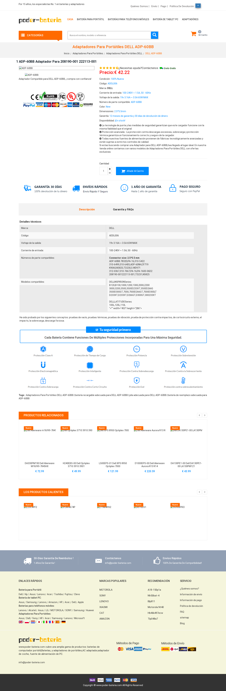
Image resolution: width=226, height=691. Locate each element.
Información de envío (191, 594)
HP (61, 602)
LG (47, 610)
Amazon (52, 602)
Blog (182, 623)
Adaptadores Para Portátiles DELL (124, 53)
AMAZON (104, 618)
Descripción (87, 209)
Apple (81, 602)
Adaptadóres (190, 19)
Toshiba (58, 594)
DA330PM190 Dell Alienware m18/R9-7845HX (39, 465)
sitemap (184, 617)
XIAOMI (103, 607)
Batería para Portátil (90, 19)
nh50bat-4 (153, 595)
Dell (21, 594)
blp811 (151, 601)
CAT (101, 612)
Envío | (154, 6)
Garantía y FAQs (123, 209)
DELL (111, 228)
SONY (68, 610)
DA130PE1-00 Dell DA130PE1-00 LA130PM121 (186, 465)
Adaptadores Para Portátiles (88, 53)
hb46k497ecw (155, 612)
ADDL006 (114, 235)
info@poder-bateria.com (32, 662)
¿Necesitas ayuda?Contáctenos (138, 68)
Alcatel (32, 610)
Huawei (90, 610)
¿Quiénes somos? (189, 588)
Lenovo (41, 594)
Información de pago (191, 600)
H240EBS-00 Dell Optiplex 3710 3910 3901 (76, 465)
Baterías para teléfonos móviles (128, 19)
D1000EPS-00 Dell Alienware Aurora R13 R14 (150, 465)
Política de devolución (182, 6)
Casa (70, 19)
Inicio (66, 53)
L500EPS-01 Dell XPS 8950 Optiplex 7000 (113, 465)
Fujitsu (68, 594)
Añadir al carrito (135, 171)
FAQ (182, 611)
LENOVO (104, 601)
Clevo (77, 594)
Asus (32, 594)
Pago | (164, 6)
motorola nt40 (156, 607)
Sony (35, 618)
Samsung (31, 602)
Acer (49, 594)
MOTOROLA (56, 610)
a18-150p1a (154, 589)
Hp (26, 594)
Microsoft (79, 618)
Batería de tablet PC (165, 19)
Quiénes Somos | (140, 6)
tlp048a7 (153, 618)
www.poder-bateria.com (109, 685)
